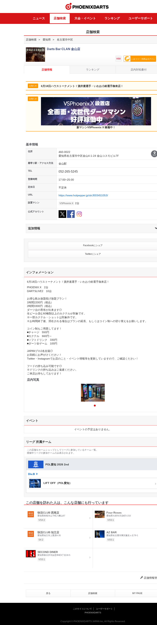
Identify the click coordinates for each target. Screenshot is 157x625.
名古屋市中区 (65, 39)
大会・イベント (85, 18)
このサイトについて (82, 609)
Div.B (31, 474)
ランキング (112, 18)
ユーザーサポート (140, 18)
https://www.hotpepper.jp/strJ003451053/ (83, 195)
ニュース (39, 18)
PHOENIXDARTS (87, 6)
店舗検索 (60, 18)
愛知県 (47, 39)
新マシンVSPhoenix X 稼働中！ (96, 127)
